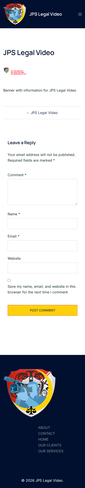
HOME (43, 439)
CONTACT (46, 433)
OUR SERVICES (50, 451)
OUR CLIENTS (49, 445)
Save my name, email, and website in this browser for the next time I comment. (41, 289)
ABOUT (44, 427)
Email (13, 236)
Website (14, 258)
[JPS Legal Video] (14, 14)
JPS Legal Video (45, 14)
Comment (17, 175)
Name (14, 214)
